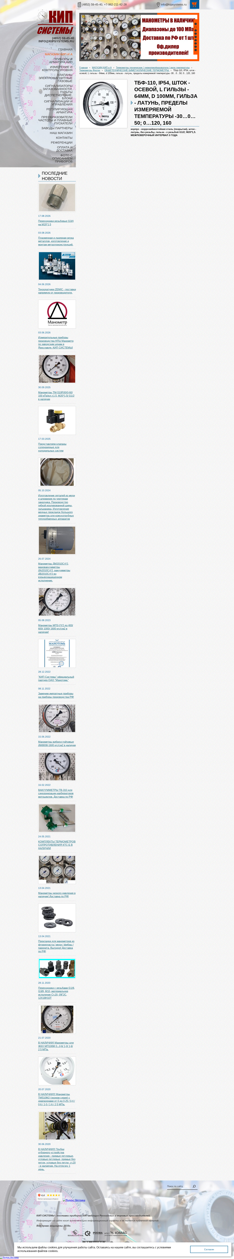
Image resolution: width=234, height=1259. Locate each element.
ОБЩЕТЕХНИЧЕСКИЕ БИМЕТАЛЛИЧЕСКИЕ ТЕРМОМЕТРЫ (137, 70)
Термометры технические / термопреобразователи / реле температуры (153, 67)
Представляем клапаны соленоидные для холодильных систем (52, 447)
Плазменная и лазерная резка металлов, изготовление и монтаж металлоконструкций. (56, 241)
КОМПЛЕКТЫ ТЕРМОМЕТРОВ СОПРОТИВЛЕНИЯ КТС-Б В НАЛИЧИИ (57, 845)
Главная (83, 67)
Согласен (209, 1249)
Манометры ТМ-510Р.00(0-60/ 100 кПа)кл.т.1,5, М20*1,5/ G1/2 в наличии (56, 396)
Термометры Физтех (89, 70)
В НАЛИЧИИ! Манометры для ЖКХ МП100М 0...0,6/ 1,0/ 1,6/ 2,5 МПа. (56, 1046)
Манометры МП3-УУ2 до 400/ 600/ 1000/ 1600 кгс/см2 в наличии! (55, 628)
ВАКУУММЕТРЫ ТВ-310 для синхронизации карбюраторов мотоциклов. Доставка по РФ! (55, 793)
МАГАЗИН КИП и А (102, 67)
